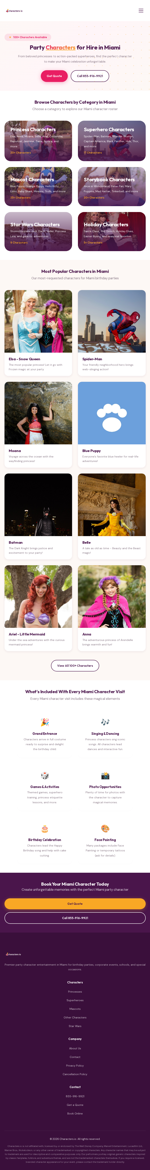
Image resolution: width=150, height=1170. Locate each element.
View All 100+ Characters (75, 666)
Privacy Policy (75, 1065)
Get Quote (54, 76)
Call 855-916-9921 (90, 76)
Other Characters (75, 1017)
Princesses (75, 991)
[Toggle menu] (141, 10)
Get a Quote (75, 1105)
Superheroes (75, 1000)
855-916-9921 (75, 1096)
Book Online (75, 1113)
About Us (75, 1048)
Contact (75, 1057)
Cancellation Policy (75, 1074)
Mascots (75, 1009)
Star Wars (75, 1026)
